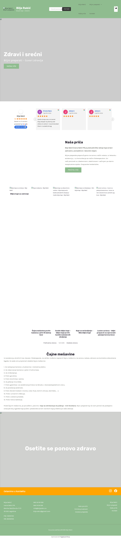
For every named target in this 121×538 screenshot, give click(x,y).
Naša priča (82, 13)
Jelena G (71, 111)
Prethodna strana (49, 343)
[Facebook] (115, 490)
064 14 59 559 (38, 505)
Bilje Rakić (23, 8)
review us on (20, 127)
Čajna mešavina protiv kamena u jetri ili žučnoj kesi (41, 333)
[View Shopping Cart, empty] (116, 9)
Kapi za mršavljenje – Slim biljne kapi (84, 332)
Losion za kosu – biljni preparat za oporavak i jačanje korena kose (106, 333)
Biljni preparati (95, 4)
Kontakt (92, 13)
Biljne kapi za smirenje (19, 194)
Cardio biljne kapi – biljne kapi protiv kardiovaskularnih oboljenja (63, 334)
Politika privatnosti (81, 509)
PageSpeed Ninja (65, 537)
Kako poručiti (83, 506)
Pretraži (66, 9)
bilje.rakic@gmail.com (41, 511)
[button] (101, 4)
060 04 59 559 (38, 502)
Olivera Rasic (47, 111)
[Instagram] (110, 490)
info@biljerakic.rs (39, 508)
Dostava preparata (81, 512)
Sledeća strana (72, 343)
